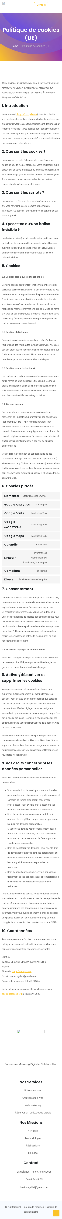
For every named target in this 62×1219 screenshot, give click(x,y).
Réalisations (33, 1145)
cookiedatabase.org (12, 994)
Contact (41, 4)
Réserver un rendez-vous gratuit (33, 1112)
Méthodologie (33, 1138)
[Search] (52, 4)
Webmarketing (33, 1105)
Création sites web (32, 1097)
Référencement (32, 1090)
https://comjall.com (27, 114)
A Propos (33, 1130)
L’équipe (33, 1152)
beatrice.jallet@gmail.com (34, 1187)
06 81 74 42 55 (34, 1179)
